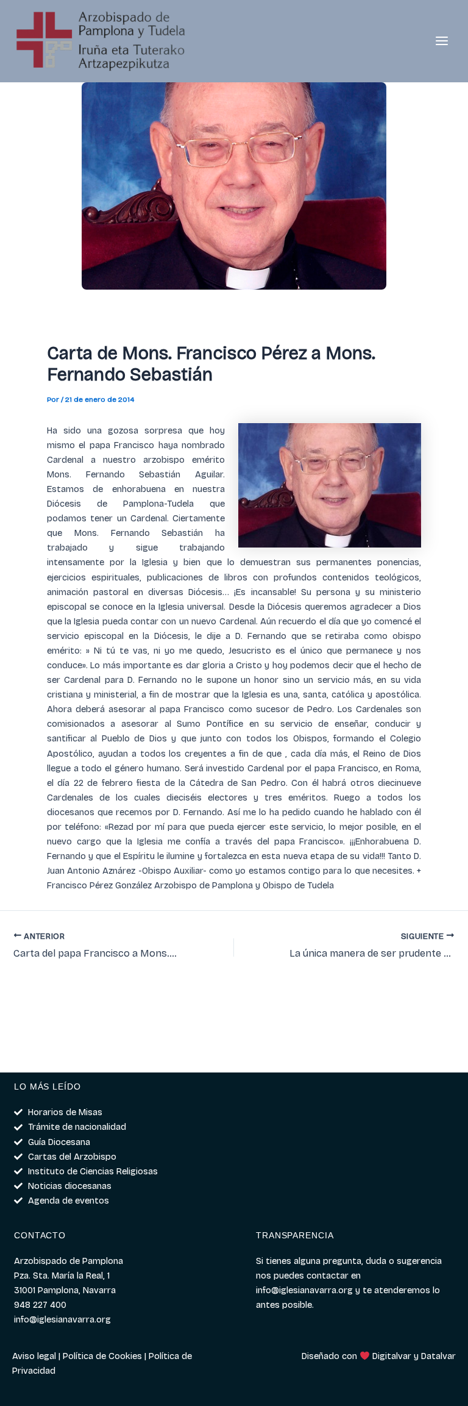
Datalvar (438, 1356)
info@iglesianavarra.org (304, 1290)
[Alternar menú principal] (442, 41)
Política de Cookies (102, 1356)
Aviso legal (34, 1356)
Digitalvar (391, 1356)
